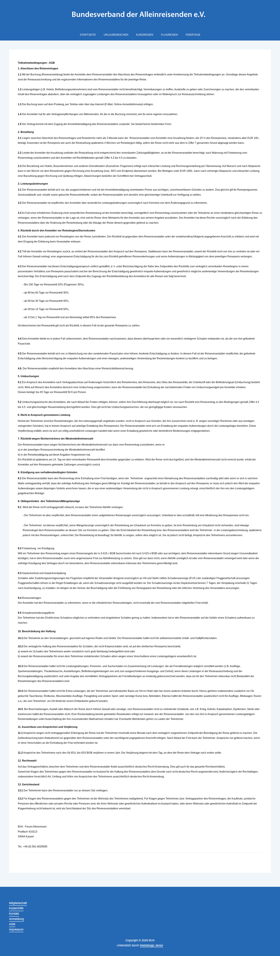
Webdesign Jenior (151, 945)
